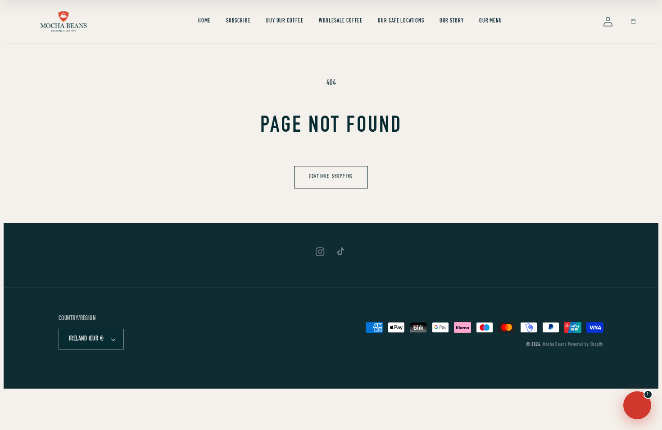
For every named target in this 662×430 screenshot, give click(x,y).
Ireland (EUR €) (86, 339)
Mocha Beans (555, 344)
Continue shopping (331, 177)
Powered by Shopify (585, 344)
